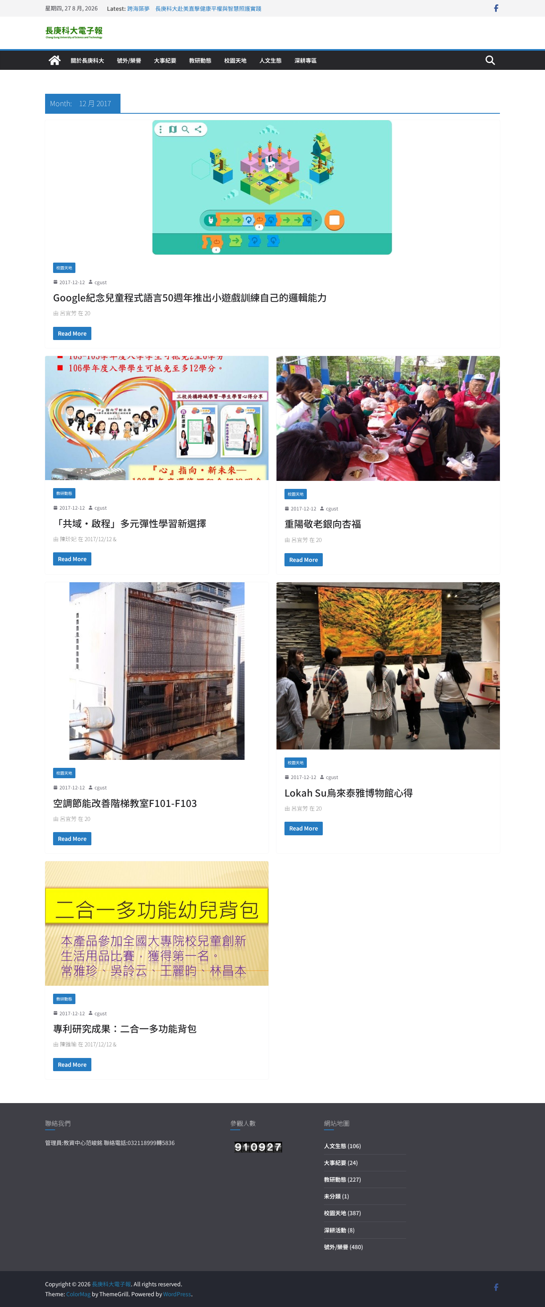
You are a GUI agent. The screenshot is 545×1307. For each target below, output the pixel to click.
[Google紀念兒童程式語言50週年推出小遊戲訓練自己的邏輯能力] (272, 187)
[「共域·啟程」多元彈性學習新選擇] (157, 418)
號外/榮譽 (129, 60)
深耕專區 (305, 60)
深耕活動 (335, 1230)
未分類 (332, 1196)
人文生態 (270, 60)
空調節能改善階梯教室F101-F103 (125, 803)
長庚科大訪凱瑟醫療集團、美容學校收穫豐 (180, 8)
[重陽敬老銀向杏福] (388, 418)
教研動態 (200, 60)
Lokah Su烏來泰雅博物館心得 (348, 792)
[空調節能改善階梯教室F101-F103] (157, 671)
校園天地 (235, 60)
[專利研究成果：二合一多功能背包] (157, 923)
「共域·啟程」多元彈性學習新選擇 (129, 523)
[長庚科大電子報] (54, 60)
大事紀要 (165, 60)
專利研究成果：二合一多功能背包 (125, 1028)
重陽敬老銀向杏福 (322, 523)
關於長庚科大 (87, 60)
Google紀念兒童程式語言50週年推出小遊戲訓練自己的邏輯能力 (190, 297)
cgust (101, 282)
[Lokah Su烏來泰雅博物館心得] (388, 666)
